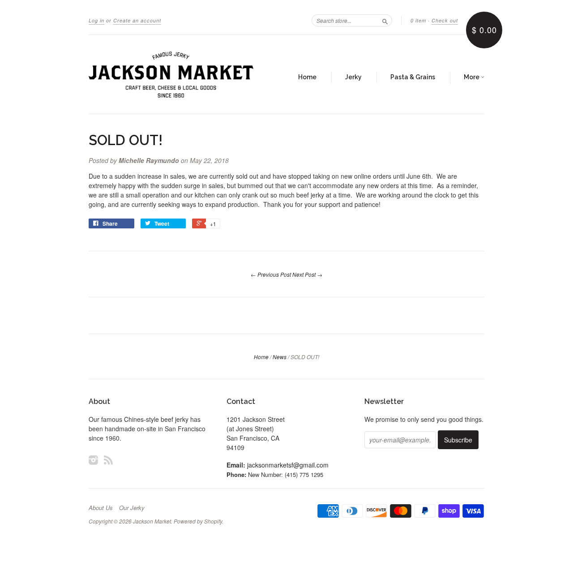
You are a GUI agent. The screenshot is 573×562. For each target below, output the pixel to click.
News (279, 356)
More (472, 77)
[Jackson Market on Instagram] (93, 460)
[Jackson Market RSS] (108, 460)
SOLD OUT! (125, 140)
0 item (418, 20)
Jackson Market (152, 521)
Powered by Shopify (198, 521)
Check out (445, 20)
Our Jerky (132, 508)
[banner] (171, 74)
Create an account (137, 20)
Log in (96, 20)
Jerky (353, 77)
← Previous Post (271, 274)
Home (307, 77)
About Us (101, 508)
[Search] (385, 20)
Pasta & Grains (412, 77)
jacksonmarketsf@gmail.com (288, 464)
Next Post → (307, 274)
